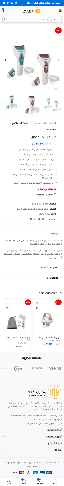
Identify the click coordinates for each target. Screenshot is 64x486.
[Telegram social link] (4, 3)
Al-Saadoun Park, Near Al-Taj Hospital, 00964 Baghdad (36, 415)
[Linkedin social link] (8, 3)
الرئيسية (53, 123)
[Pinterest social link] (12, 3)
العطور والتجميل (39, 123)
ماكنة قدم (43, 209)
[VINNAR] (55, 368)
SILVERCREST (45, 214)
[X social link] (16, 3)
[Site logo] (32, 10)
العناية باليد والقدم (20, 123)
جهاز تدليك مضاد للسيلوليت (49, 337)
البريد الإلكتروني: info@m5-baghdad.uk (44, 423)
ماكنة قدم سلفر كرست (27, 209)
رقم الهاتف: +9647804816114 (48, 419)
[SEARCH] (5, 19)
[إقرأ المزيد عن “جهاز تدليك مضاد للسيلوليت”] (37, 302)
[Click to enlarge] (55, 87)
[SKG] (18, 368)
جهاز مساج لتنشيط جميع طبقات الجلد (17, 339)
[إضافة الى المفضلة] (37, 308)
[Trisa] (36, 368)
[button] (58, 60)
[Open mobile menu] (60, 10)
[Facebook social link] (20, 3)
